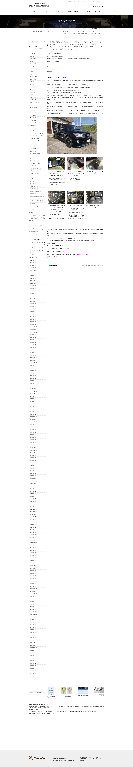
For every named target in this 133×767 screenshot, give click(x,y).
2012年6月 (32, 627)
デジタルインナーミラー (35, 163)
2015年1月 (32, 563)
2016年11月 (32, 511)
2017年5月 (32, 496)
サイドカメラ (33, 151)
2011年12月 (32, 642)
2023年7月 (32, 309)
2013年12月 (32, 588)
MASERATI (32, 107)
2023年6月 (32, 311)
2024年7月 (32, 286)
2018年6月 (32, 463)
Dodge (31, 74)
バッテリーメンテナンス (35, 200)
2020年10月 (32, 393)
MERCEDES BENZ (34, 102)
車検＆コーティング (34, 191)
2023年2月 (32, 321)
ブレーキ (32, 183)
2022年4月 (32, 347)
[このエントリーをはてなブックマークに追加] (50, 265)
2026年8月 (32, 260)
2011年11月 (32, 645)
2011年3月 (32, 665)
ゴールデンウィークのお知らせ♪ (37, 225)
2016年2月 (32, 535)
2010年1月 (32, 673)
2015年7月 (32, 547)
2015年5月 (32, 553)
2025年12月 (32, 270)
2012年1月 (32, 640)
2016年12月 (32, 509)
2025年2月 (32, 278)
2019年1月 (32, 445)
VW (30, 130)
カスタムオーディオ (34, 138)
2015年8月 (32, 545)
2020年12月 (32, 388)
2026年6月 (32, 262)
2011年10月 (32, 647)
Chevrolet (32, 71)
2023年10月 (32, 301)
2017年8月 (32, 488)
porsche (32, 115)
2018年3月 (32, 470)
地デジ (31, 158)
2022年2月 (32, 352)
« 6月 (32, 254)
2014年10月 (32, 568)
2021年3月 (32, 380)
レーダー (32, 165)
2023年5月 (32, 314)
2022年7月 (32, 339)
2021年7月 (32, 370)
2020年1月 (32, 414)
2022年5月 (32, 345)
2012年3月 (32, 635)
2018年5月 (32, 465)
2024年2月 (32, 296)
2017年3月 (32, 501)
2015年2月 (32, 560)
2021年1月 (32, 386)
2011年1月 (32, 671)
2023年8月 (32, 306)
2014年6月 (32, 576)
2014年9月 (32, 570)
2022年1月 (32, 355)
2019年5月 (32, 434)
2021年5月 (32, 375)
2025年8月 (32, 273)
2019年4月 (32, 437)
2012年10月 (32, 617)
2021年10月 (32, 363)
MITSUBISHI (32, 105)
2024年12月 (32, 280)
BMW (31, 58)
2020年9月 (32, 396)
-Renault (32, 117)
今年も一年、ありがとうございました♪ (37, 235)
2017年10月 (32, 483)
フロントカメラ (33, 146)
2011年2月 (32, 668)
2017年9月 (32, 486)
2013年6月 (32, 601)
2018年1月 (32, 475)
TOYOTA (32, 125)
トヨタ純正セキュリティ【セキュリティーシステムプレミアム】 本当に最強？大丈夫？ (37, 229)
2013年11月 (32, 591)
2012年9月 (32, 619)
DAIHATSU (32, 76)
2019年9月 (32, 424)
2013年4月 (32, 604)
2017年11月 (32, 481)
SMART (31, 53)
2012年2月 (32, 637)
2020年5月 (32, 406)
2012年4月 (32, 632)
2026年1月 (32, 268)
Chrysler (32, 63)
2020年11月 (32, 391)
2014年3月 (32, 583)
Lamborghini (33, 97)
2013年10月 (32, 594)
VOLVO (31, 128)
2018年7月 (32, 460)
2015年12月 (32, 540)
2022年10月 (32, 332)
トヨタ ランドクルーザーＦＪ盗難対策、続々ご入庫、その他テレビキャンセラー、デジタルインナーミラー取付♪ (37, 218)
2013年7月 (32, 599)
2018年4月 (32, 468)
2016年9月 (32, 517)
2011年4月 (32, 663)
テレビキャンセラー (34, 168)
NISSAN (31, 79)
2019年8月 (32, 427)
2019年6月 (32, 432)
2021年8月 (32, 368)
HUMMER (32, 87)
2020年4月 (32, 409)
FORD (31, 81)
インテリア (32, 181)
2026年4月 (32, 265)
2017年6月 (32, 493)
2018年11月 (32, 450)
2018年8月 (32, 457)
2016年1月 (32, 537)
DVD (31, 160)
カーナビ (32, 143)
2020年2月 (32, 411)
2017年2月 (32, 504)
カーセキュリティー (34, 135)
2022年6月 (32, 342)
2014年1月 (32, 586)
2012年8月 (32, 622)
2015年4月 (32, 555)
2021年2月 (32, 383)
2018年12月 (32, 447)
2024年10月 (32, 283)
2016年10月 (32, 514)
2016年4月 (32, 529)
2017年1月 (32, 506)
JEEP (31, 89)
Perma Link (101, 265)
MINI (31, 110)
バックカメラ (33, 148)
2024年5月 (32, 288)
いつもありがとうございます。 (37, 223)
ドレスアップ (33, 173)
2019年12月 (32, 416)
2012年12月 (32, 614)
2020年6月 (32, 404)
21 (42, 249)
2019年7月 (32, 429)
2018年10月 (32, 452)
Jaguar (31, 92)
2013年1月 (32, 612)
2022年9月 (32, 334)
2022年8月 (32, 337)
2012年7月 (32, 624)
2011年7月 (32, 655)
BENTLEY (32, 61)
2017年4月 (32, 499)
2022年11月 (32, 329)
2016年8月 (32, 519)
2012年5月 (32, 629)
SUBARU (32, 123)
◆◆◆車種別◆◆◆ (34, 49)
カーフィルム (33, 188)
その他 (31, 209)
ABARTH (32, 51)
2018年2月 (32, 473)
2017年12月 (32, 478)
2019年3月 (32, 440)
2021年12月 (32, 357)
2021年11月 (32, 360)
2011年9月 (32, 650)
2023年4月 (32, 316)
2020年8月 (32, 398)
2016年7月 (32, 522)
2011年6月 (32, 658)
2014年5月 (32, 578)
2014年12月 (32, 565)
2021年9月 (32, 365)
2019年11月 (32, 419)
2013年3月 (32, 606)
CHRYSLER (32, 69)
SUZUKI (31, 120)
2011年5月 (32, 660)
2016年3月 (32, 532)
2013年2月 (32, 609)
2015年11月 (32, 542)
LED (31, 178)
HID (31, 176)
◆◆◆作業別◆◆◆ (34, 133)
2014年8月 (32, 573)
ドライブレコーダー (34, 171)
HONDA (32, 84)
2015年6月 (32, 550)
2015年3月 (32, 558)
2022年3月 (32, 350)
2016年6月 (32, 524)
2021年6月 (32, 373)
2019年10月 (32, 422)
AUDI (31, 56)
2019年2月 (32, 442)
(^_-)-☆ (68, 248)
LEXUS (31, 94)
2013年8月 (32, 596)
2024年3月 (32, 293)
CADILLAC (32, 66)
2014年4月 (32, 581)
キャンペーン (33, 206)
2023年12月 (32, 298)
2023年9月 (32, 304)
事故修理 (32, 194)
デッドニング (33, 141)
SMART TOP (32, 186)
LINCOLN (32, 99)
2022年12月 (32, 327)
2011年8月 (32, 653)
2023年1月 (32, 324)
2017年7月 (32, 491)
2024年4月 (32, 291)
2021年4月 (32, 378)
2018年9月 (32, 455)
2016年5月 (32, 527)
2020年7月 (32, 401)
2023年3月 (32, 319)
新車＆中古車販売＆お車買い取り (37, 197)
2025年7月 (32, 275)
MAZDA (31, 112)
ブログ (31, 203)
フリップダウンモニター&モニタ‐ (37, 154)
